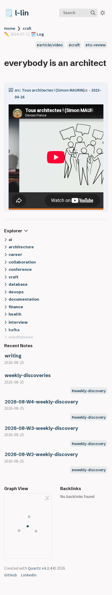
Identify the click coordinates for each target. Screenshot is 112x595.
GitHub (10, 574)
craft (27, 28)
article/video (51, 45)
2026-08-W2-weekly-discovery (41, 454)
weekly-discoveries (28, 375)
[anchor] (9, 73)
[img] (93, 12)
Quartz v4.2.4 (40, 568)
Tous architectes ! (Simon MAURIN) (53, 90)
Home (9, 28)
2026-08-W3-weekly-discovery (41, 428)
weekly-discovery (90, 390)
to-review (97, 45)
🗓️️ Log (37, 34)
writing (13, 356)
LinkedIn (28, 574)
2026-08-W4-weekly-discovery (41, 402)
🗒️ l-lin (16, 12)
